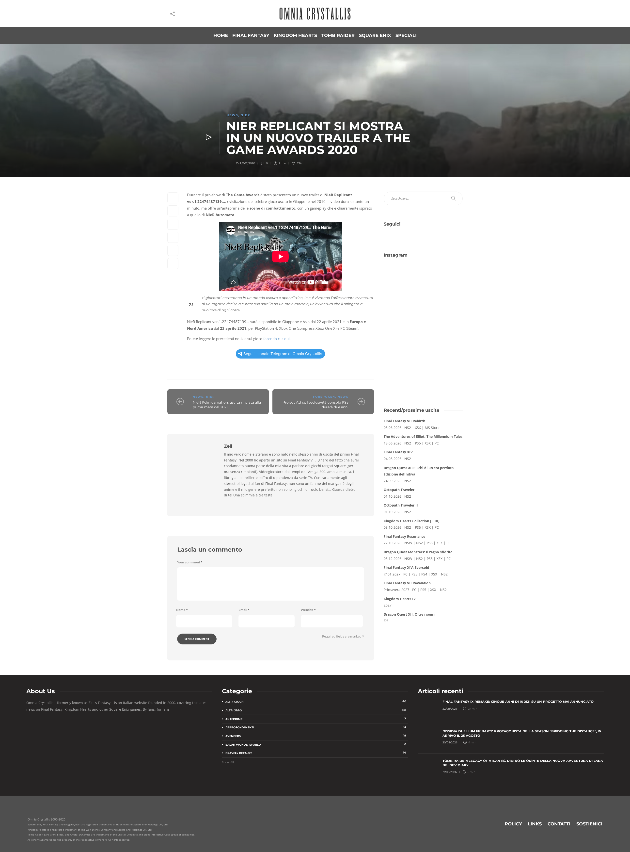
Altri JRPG (315, 710)
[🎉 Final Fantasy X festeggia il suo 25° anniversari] (444, 276)
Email (243, 610)
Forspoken (324, 396)
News (232, 115)
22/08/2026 (449, 708)
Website (308, 610)
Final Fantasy (250, 35)
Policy (513, 824)
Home (220, 35)
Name (182, 610)
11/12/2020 (248, 163)
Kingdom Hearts (295, 35)
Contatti (559, 824)
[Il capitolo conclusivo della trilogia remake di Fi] (403, 276)
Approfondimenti (315, 727)
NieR (245, 115)
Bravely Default (315, 753)
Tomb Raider (338, 35)
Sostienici (589, 824)
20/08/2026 (449, 742)
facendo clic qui (276, 338)
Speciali (406, 35)
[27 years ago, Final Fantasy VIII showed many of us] (403, 300)
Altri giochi (315, 702)
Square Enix (375, 35)
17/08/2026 (449, 772)
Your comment (189, 562)
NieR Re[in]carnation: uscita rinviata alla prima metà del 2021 (227, 404)
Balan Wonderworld (315, 744)
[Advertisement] (423, 362)
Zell (238, 163)
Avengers (315, 736)
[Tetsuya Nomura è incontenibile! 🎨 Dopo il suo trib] (444, 300)
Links (535, 824)
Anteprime (315, 719)
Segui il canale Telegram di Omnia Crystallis (282, 353)
